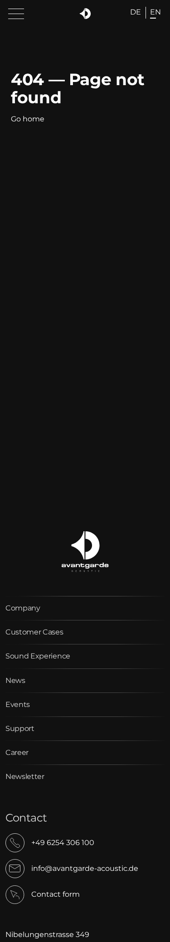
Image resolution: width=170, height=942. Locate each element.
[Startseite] (85, 13)
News (15, 680)
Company (22, 608)
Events (17, 704)
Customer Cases (34, 632)
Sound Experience (37, 656)
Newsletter (24, 776)
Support (19, 728)
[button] (16, 14)
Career (17, 752)
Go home (27, 119)
